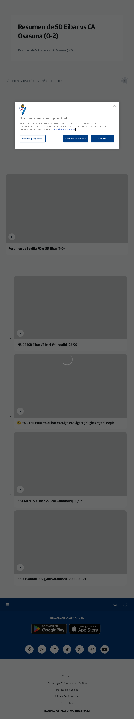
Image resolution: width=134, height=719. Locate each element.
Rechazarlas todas (75, 138)
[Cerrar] (114, 106)
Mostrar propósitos (33, 138)
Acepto (102, 138)
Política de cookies (64, 129)
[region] (67, 125)
